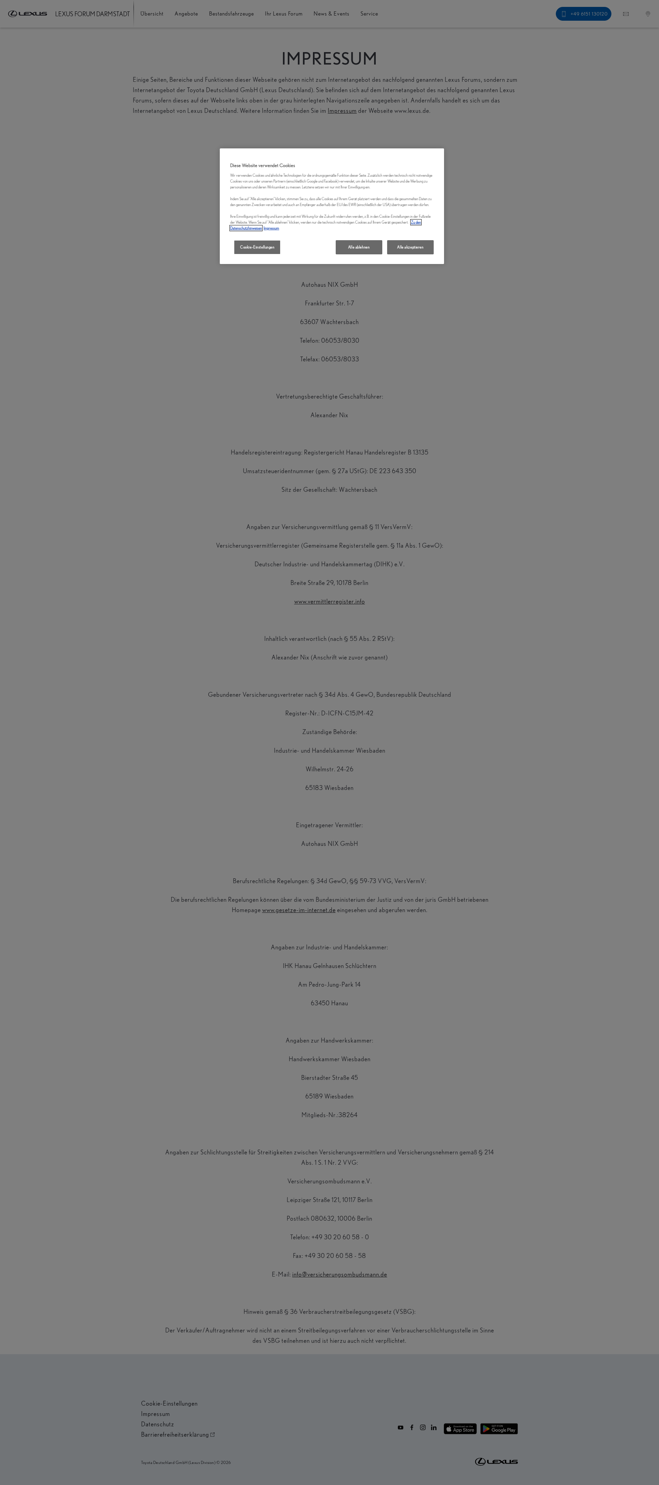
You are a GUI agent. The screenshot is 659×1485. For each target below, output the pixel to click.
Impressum (271, 228)
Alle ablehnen (359, 247)
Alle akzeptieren (410, 247)
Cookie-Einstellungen (257, 247)
